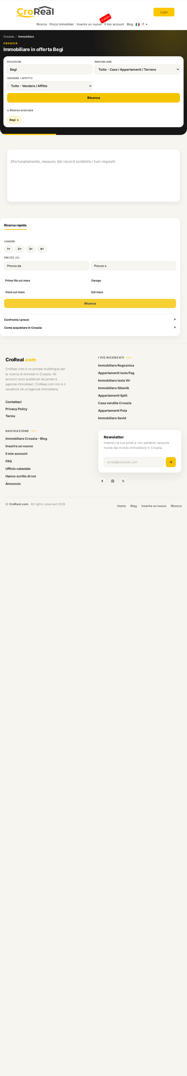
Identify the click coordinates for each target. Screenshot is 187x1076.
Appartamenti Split (112, 395)
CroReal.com (18, 504)
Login (164, 12)
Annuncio (13, 484)
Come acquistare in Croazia (90, 327)
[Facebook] (102, 481)
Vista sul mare (15, 292)
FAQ (8, 461)
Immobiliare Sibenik (113, 388)
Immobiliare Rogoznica (116, 365)
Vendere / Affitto (20, 78)
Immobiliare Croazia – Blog (26, 438)
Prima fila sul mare (17, 280)
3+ (31, 249)
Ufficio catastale (18, 469)
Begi (14, 120)
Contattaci (13, 402)
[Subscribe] (171, 462)
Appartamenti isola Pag (116, 373)
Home (121, 506)
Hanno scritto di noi (20, 476)
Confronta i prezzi (90, 319)
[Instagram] (113, 481)
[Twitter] (123, 481)
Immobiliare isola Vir (114, 380)
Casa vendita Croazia (114, 403)
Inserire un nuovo (90, 22)
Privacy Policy (16, 409)
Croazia (8, 36)
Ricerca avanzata (21, 110)
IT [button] (143, 24)
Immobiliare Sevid (112, 418)
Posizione (14, 61)
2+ (20, 249)
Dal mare (97, 292)
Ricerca (41, 24)
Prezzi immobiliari (61, 24)
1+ (8, 249)
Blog (130, 24)
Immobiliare (103, 61)
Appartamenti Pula (112, 410)
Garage (96, 280)
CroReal (20, 359)
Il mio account (114, 24)
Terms (10, 416)
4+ (42, 249)
